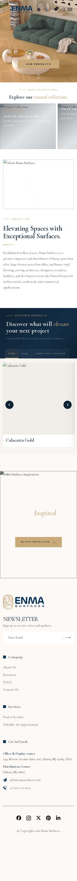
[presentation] (9, 404)
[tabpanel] (38, 46)
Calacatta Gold (20, 440)
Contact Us (10, 689)
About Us (9, 667)
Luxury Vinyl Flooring (50, 353)
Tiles (11, 353)
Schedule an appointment (20, 724)
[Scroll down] (38, 75)
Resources (9, 675)
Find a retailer (13, 717)
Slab (25, 353)
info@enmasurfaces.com (25, 780)
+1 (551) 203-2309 (20, 788)
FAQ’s (7, 682)
